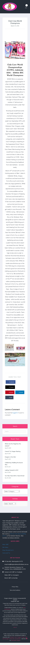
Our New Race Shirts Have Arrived (14, 475)
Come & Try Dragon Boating (12, 451)
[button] (26, 5)
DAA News (5, 547)
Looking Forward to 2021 (11, 470)
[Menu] (26, 7)
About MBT (5, 544)
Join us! (15, 627)
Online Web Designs (15, 640)
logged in (15, 413)
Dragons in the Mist (10, 457)
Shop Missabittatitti (8, 550)
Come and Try (6, 553)
